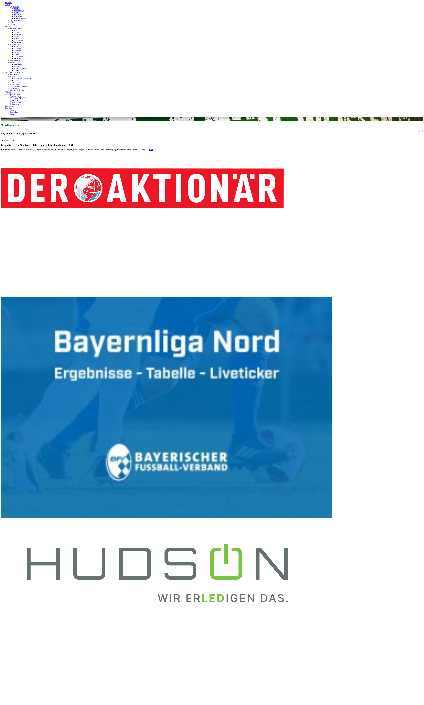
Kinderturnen (14, 100)
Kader (16, 30)
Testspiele (17, 70)
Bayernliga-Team (16, 28)
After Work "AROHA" (18, 98)
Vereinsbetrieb (19, 11)
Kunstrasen (14, 76)
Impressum (9, 108)
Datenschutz (14, 112)
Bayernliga (18, 64)
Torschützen (18, 40)
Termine (12, 24)
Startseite (8, 3)
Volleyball (17, 15)
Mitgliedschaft (15, 21)
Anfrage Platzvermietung (23, 78)
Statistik (17, 38)
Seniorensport (14, 104)
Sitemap (12, 114)
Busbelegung (14, 88)
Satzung (12, 23)
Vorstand (17, 9)
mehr (151, 150)
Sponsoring (9, 106)
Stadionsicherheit (20, 19)
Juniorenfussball (15, 60)
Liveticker (17, 42)
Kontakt (12, 110)
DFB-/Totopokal (20, 68)
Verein (7, 5)
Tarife (16, 80)
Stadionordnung (15, 84)
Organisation (14, 7)
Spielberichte (14, 62)
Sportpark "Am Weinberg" (14, 72)
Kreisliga (17, 66)
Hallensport (18, 17)
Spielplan (17, 34)
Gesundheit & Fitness (12, 94)
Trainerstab (18, 32)
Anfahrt (12, 82)
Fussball (17, 13)
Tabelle (16, 36)
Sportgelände (14, 74)
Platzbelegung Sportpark (18, 86)
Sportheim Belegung (17, 90)
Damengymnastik (16, 96)
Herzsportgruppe (15, 102)
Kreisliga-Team (15, 44)
